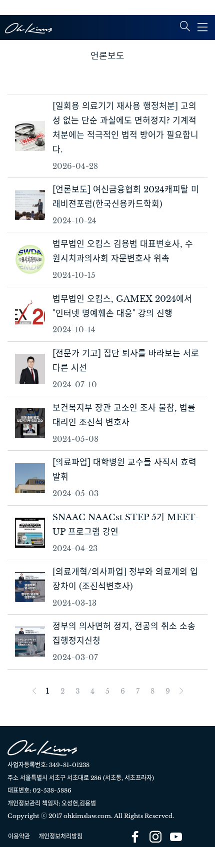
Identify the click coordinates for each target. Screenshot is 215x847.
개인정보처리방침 (60, 836)
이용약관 (19, 836)
